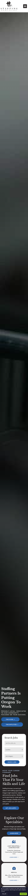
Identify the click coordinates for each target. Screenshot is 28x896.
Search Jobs (12, 762)
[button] (25, 6)
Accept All (23, 893)
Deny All (4, 893)
